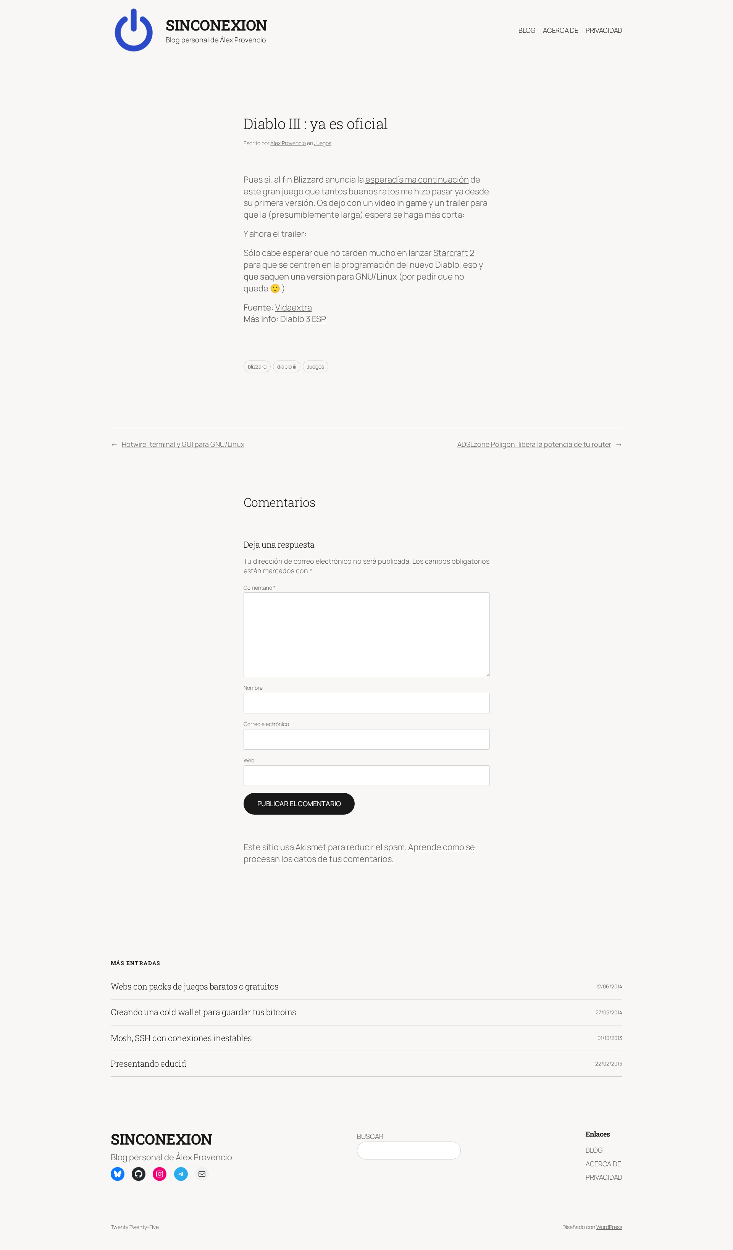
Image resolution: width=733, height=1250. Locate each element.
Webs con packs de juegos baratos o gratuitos (194, 986)
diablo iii (286, 366)
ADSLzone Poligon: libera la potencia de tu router (534, 444)
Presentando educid (148, 1064)
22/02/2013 (608, 1063)
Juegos (322, 143)
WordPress (609, 1227)
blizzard (257, 366)
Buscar (370, 1136)
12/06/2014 (609, 986)
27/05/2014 (609, 1012)
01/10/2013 (609, 1037)
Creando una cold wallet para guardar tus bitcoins (203, 1012)
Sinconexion (216, 24)
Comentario (260, 587)
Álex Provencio (288, 143)
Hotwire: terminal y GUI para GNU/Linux (183, 444)
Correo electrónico (266, 724)
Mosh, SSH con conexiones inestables (181, 1038)
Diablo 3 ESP (303, 319)
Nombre (253, 687)
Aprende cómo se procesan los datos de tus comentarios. (359, 853)
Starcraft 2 (453, 253)
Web (249, 760)
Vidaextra (293, 307)
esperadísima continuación (417, 179)
